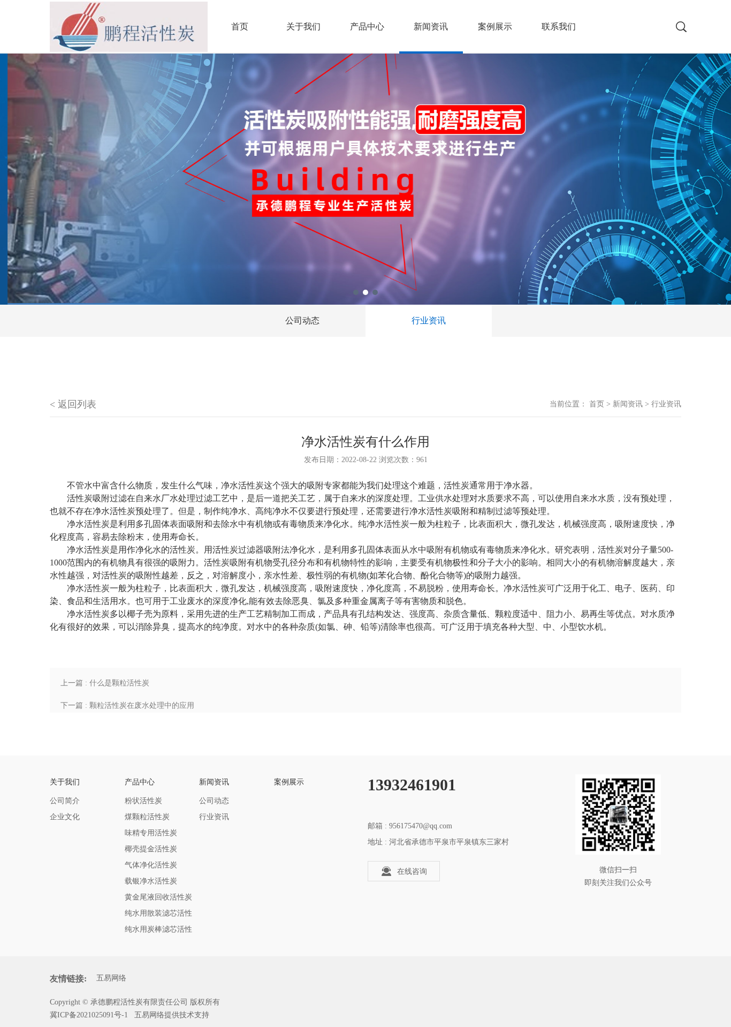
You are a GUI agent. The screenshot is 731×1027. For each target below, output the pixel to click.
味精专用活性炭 (151, 833)
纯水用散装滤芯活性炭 (158, 915)
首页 (596, 404)
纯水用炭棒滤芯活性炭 (158, 931)
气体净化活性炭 (151, 865)
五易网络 (111, 978)
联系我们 (559, 26)
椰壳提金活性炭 (151, 849)
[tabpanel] (365, 152)
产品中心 (367, 26)
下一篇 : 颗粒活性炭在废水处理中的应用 (127, 705)
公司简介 (65, 801)
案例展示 (495, 26)
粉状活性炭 (143, 801)
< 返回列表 (73, 404)
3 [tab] (375, 292)
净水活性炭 (242, 485)
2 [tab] (365, 292)
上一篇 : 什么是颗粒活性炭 (104, 683)
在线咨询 (412, 871)
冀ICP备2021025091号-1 (89, 1015)
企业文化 (65, 817)
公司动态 (302, 320)
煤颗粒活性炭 (147, 817)
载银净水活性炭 (151, 881)
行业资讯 (429, 320)
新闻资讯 (431, 26)
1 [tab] (356, 292)
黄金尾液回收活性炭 (158, 897)
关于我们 (303, 26)
